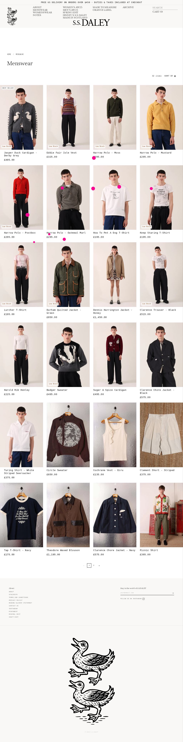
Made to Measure (105, 7)
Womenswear (42, 12)
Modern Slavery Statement (20, 603)
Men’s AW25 (70, 10)
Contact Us (14, 606)
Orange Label (102, 10)
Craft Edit (14, 617)
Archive (128, 7)
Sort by (168, 76)
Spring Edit (70, 12)
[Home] (12, 16)
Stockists (13, 594)
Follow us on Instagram (131, 598)
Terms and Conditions (18, 597)
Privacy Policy (15, 600)
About (37, 7)
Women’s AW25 (72, 7)
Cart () (158, 12)
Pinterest (13, 611)
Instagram (13, 608)
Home (9, 54)
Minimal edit (15, 614)
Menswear (40, 10)
